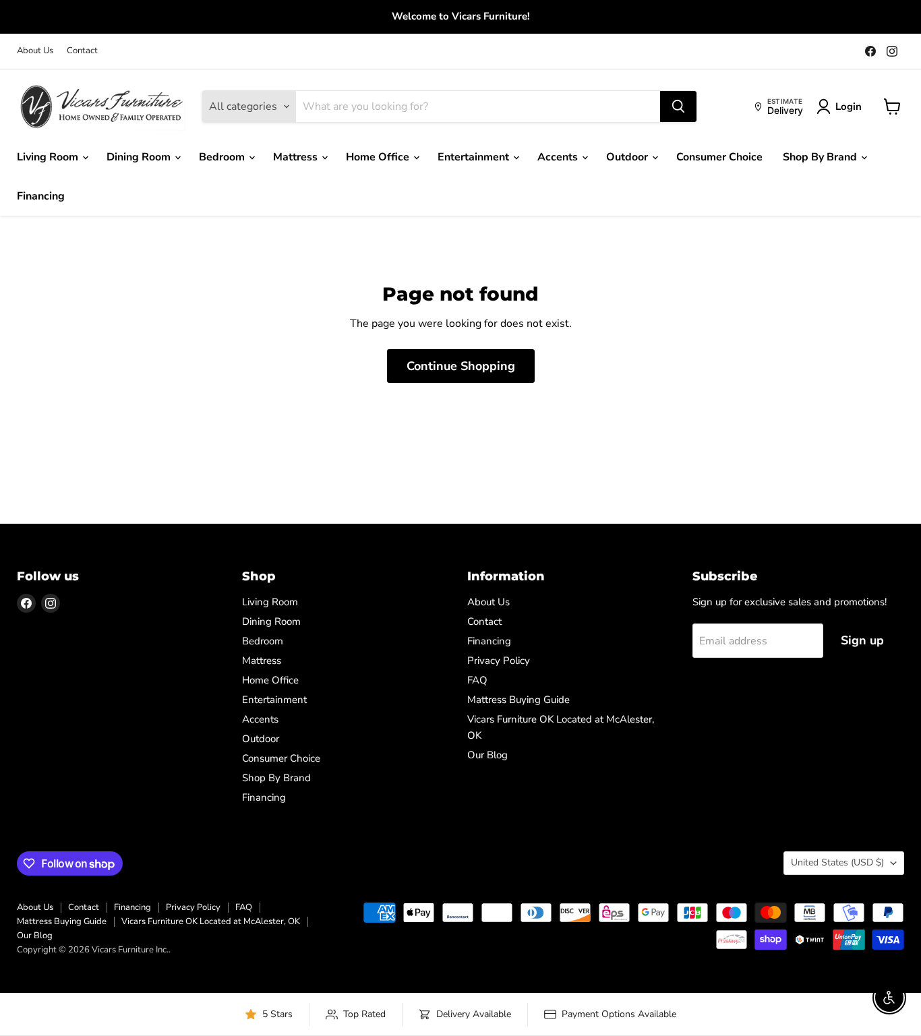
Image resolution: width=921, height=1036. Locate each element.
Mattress (296, 157)
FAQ (477, 680)
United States (837, 862)
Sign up (862, 640)
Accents (559, 157)
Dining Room (140, 157)
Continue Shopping (461, 366)
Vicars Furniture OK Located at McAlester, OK (210, 921)
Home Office (379, 157)
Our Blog (487, 755)
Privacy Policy (498, 660)
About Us (35, 51)
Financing (41, 196)
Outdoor (628, 157)
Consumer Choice (719, 157)
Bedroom (223, 157)
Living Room (49, 157)
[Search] (678, 106)
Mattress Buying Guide (518, 699)
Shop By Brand (821, 157)
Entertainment (475, 157)
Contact (82, 51)
